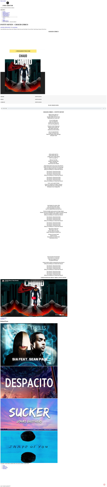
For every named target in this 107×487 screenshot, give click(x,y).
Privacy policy (5, 467)
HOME (4, 11)
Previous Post (3, 317)
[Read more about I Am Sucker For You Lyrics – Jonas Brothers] (29, 430)
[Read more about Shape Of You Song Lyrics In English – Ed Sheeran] (29, 462)
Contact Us (5, 466)
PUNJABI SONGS (6, 14)
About (4, 465)
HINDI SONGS (5, 13)
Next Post (2, 318)
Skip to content (3, 0)
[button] (4, 17)
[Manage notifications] (104, 484)
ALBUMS (2, 27)
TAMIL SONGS (6, 15)
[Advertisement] (53, 41)
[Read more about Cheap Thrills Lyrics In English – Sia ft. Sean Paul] (29, 365)
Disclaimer (4, 468)
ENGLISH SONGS (6, 12)
